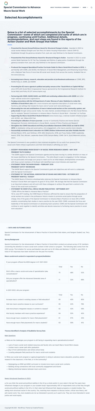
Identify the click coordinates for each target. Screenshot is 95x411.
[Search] (91, 7)
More (84, 7)
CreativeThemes (38, 408)
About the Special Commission (60, 7)
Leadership (75, 7)
